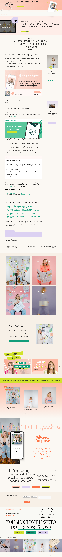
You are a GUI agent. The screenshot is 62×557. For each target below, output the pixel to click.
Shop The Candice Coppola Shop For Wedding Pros (17, 191)
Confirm (39, 494)
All (6, 232)
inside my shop (14, 116)
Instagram (9, 186)
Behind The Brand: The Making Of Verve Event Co (48, 407)
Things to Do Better (32, 232)
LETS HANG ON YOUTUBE (12, 537)
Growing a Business (10, 232)
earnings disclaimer (53, 555)
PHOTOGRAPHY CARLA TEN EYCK (45, 553)
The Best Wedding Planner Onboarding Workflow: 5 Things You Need (21, 205)
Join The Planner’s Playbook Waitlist (14, 193)
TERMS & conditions (47, 555)
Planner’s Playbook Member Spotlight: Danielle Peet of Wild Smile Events (12, 248)
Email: (32, 494)
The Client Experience (25, 232)
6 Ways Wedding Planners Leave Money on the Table (48, 247)
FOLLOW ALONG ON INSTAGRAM (25, 537)
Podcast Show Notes (31, 38)
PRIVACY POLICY (42, 555)
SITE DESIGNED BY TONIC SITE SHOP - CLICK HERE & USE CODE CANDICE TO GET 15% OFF (25, 553)
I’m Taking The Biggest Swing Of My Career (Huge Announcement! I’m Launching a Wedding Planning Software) (30, 411)
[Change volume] (22, 94)
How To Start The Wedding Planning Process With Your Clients (19, 206)
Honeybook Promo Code (25, 194)
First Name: (25, 494)
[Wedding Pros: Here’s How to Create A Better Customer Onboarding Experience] (13, 395)
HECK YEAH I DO (27, 501)
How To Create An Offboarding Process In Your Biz (17, 207)
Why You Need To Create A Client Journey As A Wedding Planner (20, 209)
